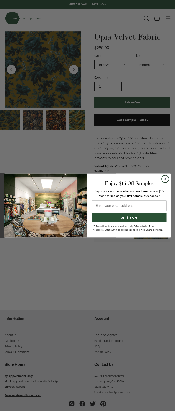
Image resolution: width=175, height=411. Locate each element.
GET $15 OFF (129, 218)
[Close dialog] (165, 179)
